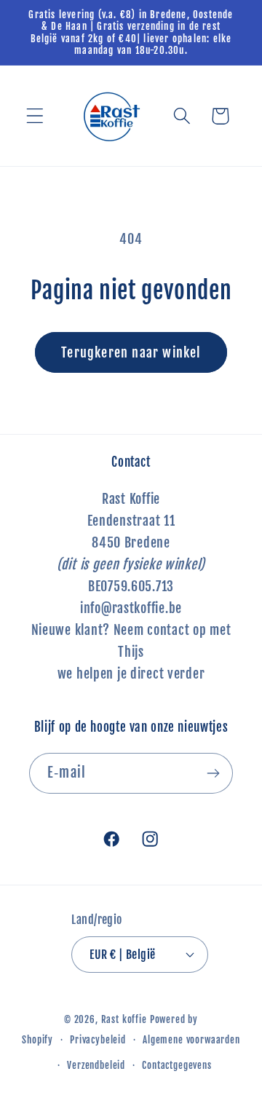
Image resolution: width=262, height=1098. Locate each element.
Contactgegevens (177, 1065)
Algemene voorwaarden (191, 1040)
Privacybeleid (98, 1040)
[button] (35, 116)
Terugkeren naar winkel (130, 352)
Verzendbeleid (96, 1065)
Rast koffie (124, 1019)
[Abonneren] (213, 773)
